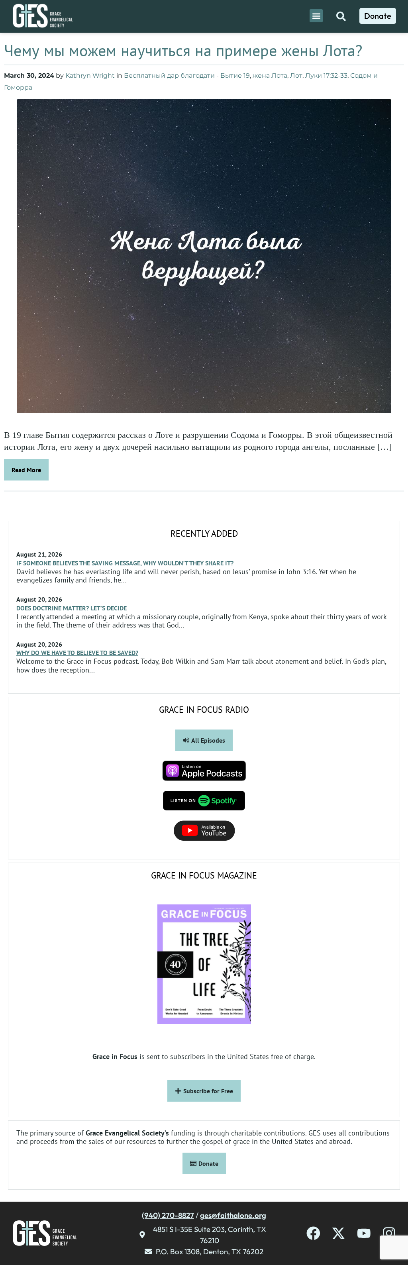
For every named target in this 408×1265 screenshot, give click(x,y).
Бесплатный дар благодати (169, 75)
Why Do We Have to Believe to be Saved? (77, 653)
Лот (296, 75)
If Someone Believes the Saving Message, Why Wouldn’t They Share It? (125, 563)
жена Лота (270, 75)
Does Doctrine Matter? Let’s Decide (72, 608)
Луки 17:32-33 (326, 75)
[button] (316, 15)
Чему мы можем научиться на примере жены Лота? (183, 50)
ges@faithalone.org (233, 1215)
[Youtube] (364, 1233)
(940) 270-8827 (168, 1215)
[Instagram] (389, 1233)
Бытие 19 (235, 75)
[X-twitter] (338, 1233)
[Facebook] (313, 1233)
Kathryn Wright (90, 75)
